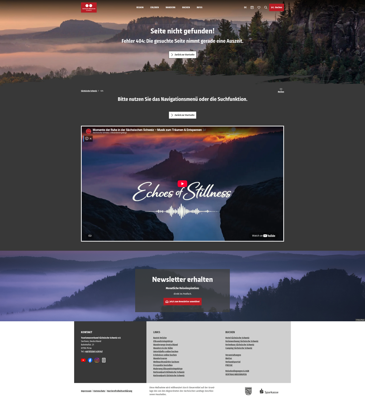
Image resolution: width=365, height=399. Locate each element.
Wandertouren (160, 358)
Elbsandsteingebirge (163, 341)
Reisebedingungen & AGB (237, 371)
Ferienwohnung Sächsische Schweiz (241, 341)
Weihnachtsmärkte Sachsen (166, 361)
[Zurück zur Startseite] (89, 7)
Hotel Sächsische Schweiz (237, 337)
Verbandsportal (232, 361)
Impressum (86, 391)
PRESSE (229, 365)
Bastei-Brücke (160, 337)
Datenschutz (99, 391)
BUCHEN (186, 7)
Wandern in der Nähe (163, 348)
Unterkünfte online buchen (165, 351)
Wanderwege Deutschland (165, 344)
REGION (140, 7)
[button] (358, 395)
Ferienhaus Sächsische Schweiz (239, 344)
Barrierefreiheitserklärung (119, 391)
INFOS (199, 7)
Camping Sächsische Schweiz (238, 348)
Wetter (228, 358)
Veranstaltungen (233, 355)
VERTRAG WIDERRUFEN (236, 374)
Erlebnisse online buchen (165, 355)
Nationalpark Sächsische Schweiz (168, 375)
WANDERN (170, 7)
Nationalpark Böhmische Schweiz (168, 372)
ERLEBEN (154, 7)
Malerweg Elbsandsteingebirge (167, 368)
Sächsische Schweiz (89, 91)
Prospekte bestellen (163, 365)
